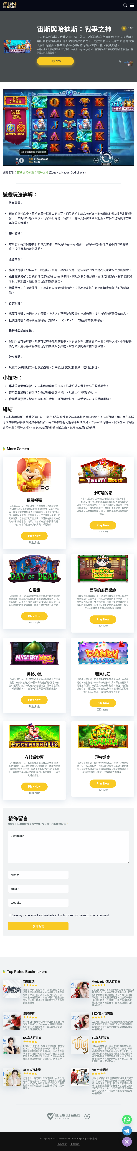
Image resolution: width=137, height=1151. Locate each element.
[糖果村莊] (103, 665)
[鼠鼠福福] (34, 491)
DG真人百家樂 (32, 1038)
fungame (75, 1138)
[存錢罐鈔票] (34, 748)
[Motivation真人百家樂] (80, 997)
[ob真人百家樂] (12, 1085)
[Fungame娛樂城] (10, 5)
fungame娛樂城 (89, 1138)
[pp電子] (128, 63)
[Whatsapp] (127, 1119)
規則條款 (75, 1144)
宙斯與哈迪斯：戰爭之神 (33, 172)
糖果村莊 (102, 674)
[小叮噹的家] (103, 484)
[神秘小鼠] (34, 665)
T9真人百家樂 (101, 1038)
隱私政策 (62, 1144)
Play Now (55, 61)
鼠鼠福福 (34, 500)
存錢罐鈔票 (34, 757)
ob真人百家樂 (32, 1070)
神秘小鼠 (34, 674)
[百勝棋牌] (12, 997)
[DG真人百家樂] (12, 1053)
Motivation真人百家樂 (106, 981)
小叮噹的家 (102, 493)
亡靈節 (34, 590)
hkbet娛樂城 (100, 1070)
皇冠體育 (29, 1013)
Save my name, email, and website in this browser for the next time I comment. (60, 915)
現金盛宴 (102, 757)
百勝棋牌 (29, 981)
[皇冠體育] (12, 1028)
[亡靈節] (34, 581)
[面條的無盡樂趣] (103, 581)
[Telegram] (127, 1130)
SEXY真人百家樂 (102, 1013)
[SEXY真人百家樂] (80, 1028)
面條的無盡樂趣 (103, 590)
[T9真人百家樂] (80, 1053)
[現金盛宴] (103, 748)
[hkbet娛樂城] (80, 1085)
